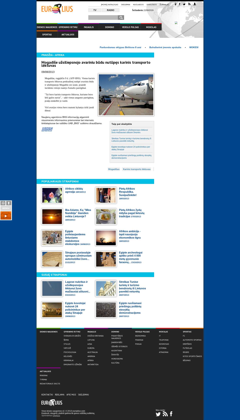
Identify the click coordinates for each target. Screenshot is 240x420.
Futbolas (187, 348)
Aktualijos (68, 34)
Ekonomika (140, 336)
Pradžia (47, 55)
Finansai (139, 340)
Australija (93, 352)
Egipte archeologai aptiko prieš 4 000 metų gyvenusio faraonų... (130, 257)
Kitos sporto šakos (192, 356)
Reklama (59, 394)
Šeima (66, 340)
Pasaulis (89, 27)
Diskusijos (152, 4)
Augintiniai (116, 350)
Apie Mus (71, 394)
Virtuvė (67, 348)
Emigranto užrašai (73, 364)
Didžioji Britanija (96, 336)
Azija (90, 344)
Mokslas (151, 27)
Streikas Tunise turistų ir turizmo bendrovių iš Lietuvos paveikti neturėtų (131, 139)
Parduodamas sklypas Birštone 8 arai (112, 47)
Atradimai (163, 352)
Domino (109, 27)
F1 (184, 336)
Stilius (67, 344)
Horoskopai (117, 358)
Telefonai (163, 340)
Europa (91, 348)
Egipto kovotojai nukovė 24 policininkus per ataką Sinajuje (131, 148)
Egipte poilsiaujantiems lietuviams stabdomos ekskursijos (77, 237)
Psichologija (70, 352)
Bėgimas (187, 360)
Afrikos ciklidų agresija (75, 190)
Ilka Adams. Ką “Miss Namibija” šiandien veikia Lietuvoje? (78, 215)
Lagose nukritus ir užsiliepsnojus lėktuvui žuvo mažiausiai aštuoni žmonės (130, 131)
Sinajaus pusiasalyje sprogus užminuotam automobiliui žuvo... (78, 257)
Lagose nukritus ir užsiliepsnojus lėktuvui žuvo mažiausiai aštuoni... (77, 288)
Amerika (91, 356)
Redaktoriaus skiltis (50, 383)
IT (160, 336)
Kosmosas (164, 344)
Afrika (59, 55)
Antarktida (93, 364)
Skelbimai (125, 4)
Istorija (162, 348)
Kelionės (68, 356)
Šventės (115, 354)
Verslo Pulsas (130, 27)
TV (94, 10)
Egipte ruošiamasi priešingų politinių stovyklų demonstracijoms (132, 156)
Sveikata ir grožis (72, 336)
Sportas (47, 34)
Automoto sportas (192, 340)
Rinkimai (44, 375)
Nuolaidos (138, 4)
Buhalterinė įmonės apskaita (157, 47)
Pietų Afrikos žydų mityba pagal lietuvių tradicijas (131, 213)
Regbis (186, 352)
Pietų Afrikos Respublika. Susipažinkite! (127, 193)
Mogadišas (114, 169)
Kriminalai (68, 360)
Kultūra (115, 363)
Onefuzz (56, 415)
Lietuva (91, 340)
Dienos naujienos (47, 27)
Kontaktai (47, 394)
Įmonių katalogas (109, 4)
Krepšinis (187, 344)
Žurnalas (164, 4)
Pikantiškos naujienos (117, 337)
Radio (110, 10)
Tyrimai (43, 379)
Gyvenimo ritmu (68, 27)
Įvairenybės (116, 342)
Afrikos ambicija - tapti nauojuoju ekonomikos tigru (130, 236)
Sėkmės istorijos (119, 346)
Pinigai (138, 344)
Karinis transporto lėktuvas (136, 169)
